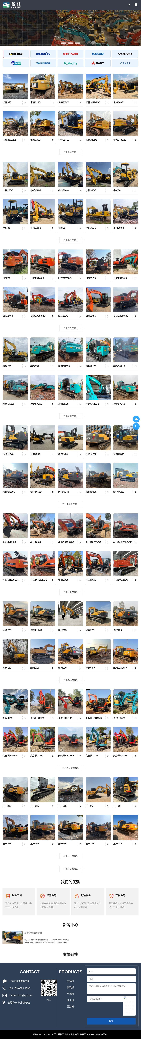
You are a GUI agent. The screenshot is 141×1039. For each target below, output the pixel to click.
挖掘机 (70, 981)
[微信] (136, 419)
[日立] (70, 54)
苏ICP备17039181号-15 (97, 1034)
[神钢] (98, 54)
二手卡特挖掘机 (70, 152)
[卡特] (16, 54)
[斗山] (16, 63)
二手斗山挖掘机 (70, 592)
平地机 (70, 993)
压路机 (70, 1006)
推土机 (70, 1000)
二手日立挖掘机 (70, 328)
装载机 (70, 987)
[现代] (43, 63)
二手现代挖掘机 (70, 680)
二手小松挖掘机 (70, 240)
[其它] (125, 63)
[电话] (136, 426)
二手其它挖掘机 (70, 868)
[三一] (98, 63)
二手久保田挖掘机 (70, 768)
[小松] (43, 54)
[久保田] (70, 63)
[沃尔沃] (125, 54)
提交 (111, 1021)
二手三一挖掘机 (70, 856)
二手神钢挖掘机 (70, 416)
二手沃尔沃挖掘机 (70, 504)
